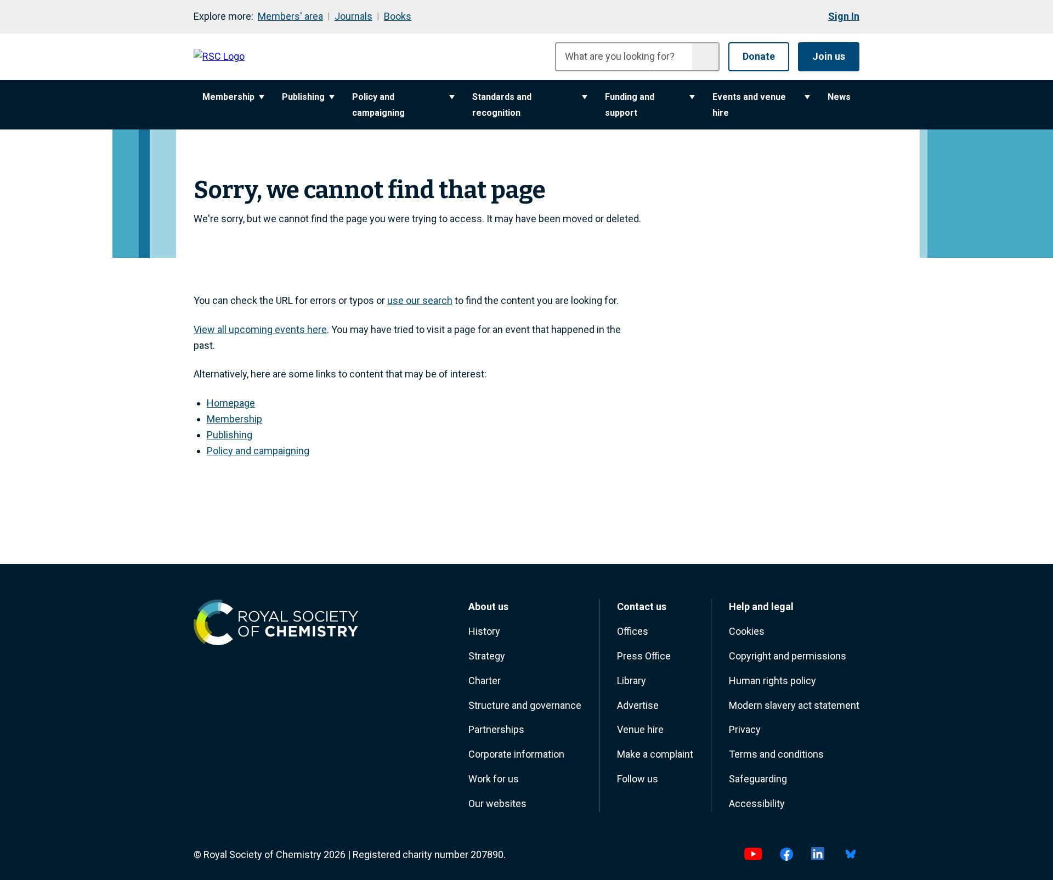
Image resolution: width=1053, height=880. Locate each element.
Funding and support (629, 105)
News (839, 97)
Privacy (745, 729)
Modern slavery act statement (794, 705)
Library (631, 680)
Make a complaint (655, 754)
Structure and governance (524, 705)
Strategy (486, 656)
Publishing (303, 97)
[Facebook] (787, 855)
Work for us (493, 779)
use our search (419, 300)
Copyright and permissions (787, 656)
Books (397, 16)
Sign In (843, 16)
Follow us (637, 779)
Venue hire (640, 729)
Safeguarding (758, 779)
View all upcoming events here (260, 329)
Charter (484, 680)
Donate (759, 56)
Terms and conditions (776, 754)
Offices (632, 631)
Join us (828, 56)
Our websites (497, 803)
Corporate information (516, 754)
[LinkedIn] (817, 855)
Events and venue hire (749, 105)
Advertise (638, 705)
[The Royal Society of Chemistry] (276, 625)
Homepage (231, 403)
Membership (228, 97)
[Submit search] (705, 56)
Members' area (290, 16)
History (484, 631)
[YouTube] (753, 855)
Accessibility (757, 803)
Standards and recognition (501, 105)
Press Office (644, 656)
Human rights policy (772, 680)
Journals (353, 16)
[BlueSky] (850, 855)
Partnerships (496, 729)
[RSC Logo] (219, 57)
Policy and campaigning (378, 105)
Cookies (747, 631)
